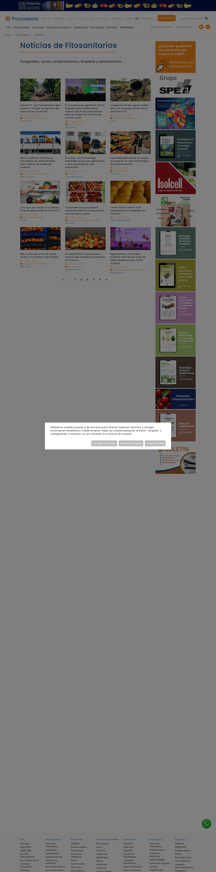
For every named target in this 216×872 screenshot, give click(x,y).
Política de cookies (119, 434)
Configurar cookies (104, 443)
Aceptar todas (155, 443)
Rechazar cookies (131, 443)
